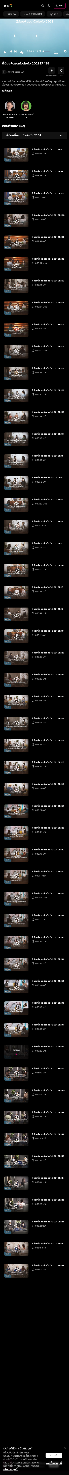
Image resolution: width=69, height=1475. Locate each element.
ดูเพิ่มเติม (7, 91)
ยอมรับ (54, 1455)
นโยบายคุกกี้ (10, 1469)
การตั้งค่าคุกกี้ (54, 1463)
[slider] (47, 51)
